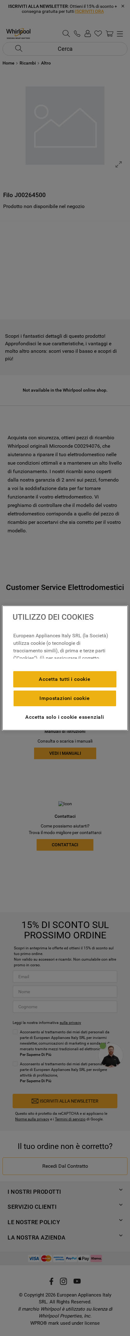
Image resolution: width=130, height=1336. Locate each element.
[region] (65, 668)
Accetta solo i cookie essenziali (64, 717)
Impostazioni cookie (64, 698)
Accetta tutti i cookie (65, 679)
